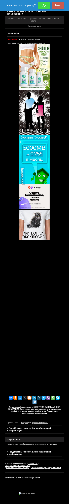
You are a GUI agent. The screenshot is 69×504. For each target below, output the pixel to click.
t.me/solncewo (40, 43)
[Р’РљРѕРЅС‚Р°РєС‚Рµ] (11, 398)
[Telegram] (34, 402)
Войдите (24, 423)
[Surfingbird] (44, 398)
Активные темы (34, 26)
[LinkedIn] (34, 398)
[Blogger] (29, 398)
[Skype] (58, 398)
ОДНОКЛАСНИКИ (52, 407)
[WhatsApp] (53, 398)
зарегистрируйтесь (40, 423)
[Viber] (48, 398)
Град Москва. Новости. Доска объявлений (30, 428)
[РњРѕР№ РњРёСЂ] (20, 398)
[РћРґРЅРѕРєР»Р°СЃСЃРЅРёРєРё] (15, 398)
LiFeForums (33, 464)
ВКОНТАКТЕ (38, 407)
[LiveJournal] (39, 398)
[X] (25, 398)
